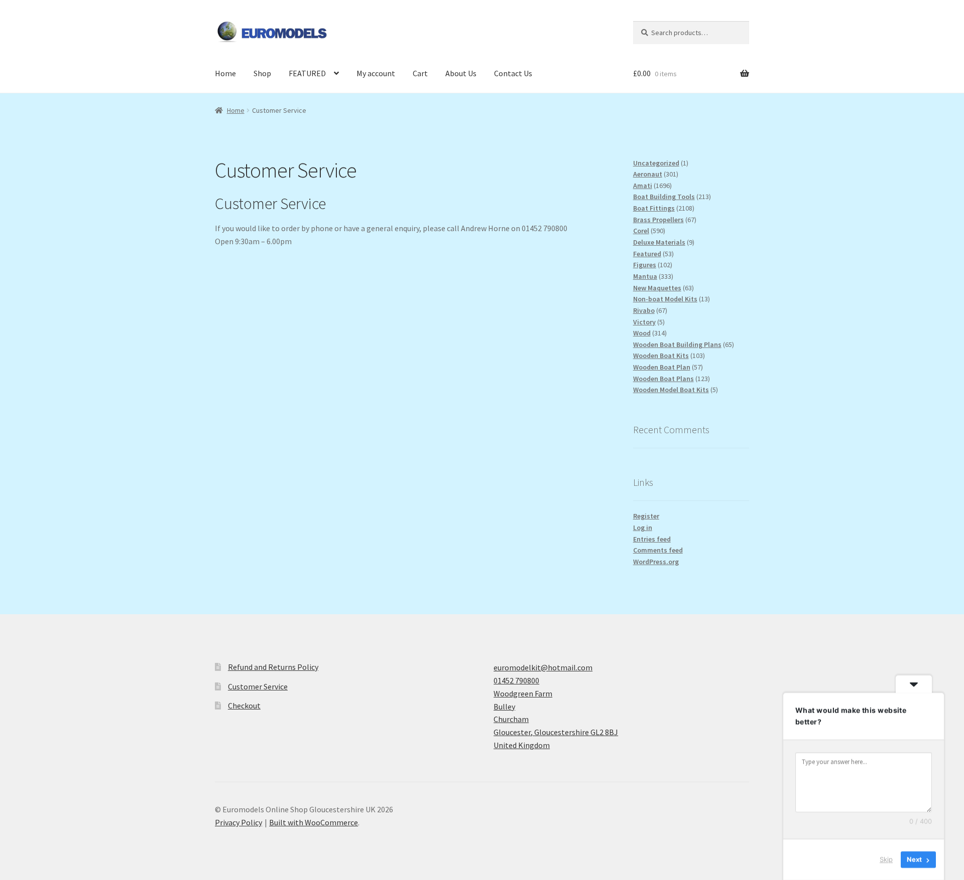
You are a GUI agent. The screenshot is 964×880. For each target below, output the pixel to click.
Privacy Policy (238, 822)
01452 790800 (516, 680)
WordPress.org (656, 561)
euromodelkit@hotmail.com (543, 667)
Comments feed (658, 550)
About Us (460, 73)
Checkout (244, 705)
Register (646, 515)
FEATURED (307, 73)
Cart (420, 73)
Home (225, 73)
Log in (642, 527)
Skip (886, 859)
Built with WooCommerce (313, 822)
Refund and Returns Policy (273, 667)
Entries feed (652, 539)
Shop (262, 73)
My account (375, 73)
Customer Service (258, 686)
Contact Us (513, 73)
